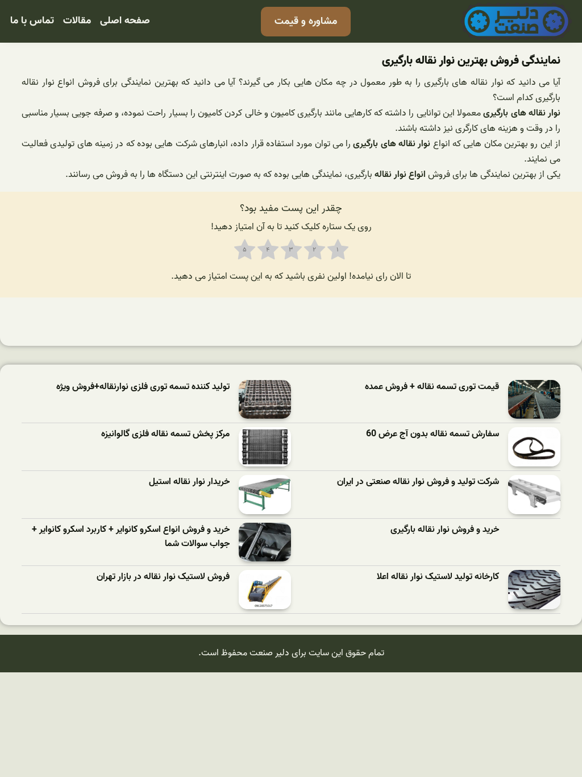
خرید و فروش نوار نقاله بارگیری (444, 530)
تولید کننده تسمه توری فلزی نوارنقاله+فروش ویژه (143, 387)
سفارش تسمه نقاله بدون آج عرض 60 (432, 434)
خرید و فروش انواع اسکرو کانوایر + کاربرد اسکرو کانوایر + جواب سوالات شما (131, 537)
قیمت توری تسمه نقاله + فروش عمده (432, 387)
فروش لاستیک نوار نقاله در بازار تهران (163, 577)
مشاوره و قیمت (306, 21)
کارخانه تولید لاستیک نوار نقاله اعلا (438, 577)
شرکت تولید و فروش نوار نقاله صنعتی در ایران (418, 482)
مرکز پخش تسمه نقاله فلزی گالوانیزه (165, 434)
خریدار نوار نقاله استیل (189, 482)
